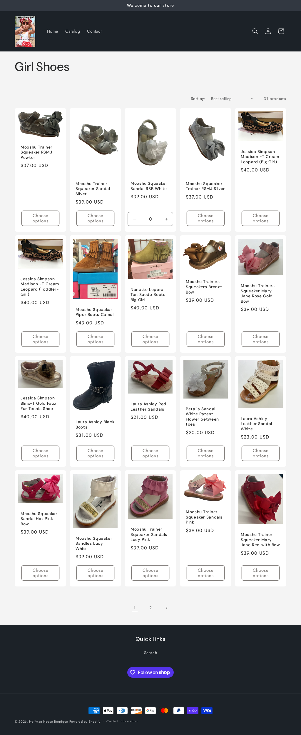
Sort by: (198, 98)
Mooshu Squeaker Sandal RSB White (149, 186)
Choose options (41, 218)
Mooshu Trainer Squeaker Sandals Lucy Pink (149, 534)
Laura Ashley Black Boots (95, 424)
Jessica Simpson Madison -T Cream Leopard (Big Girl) (260, 156)
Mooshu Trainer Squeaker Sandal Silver (93, 188)
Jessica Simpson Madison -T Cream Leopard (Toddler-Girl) (40, 286)
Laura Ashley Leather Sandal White (256, 423)
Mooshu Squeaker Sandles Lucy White (94, 543)
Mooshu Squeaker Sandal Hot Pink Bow (39, 518)
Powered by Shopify (85, 721)
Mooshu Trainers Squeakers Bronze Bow (204, 287)
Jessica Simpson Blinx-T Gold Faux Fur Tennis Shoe (38, 403)
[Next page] (166, 607)
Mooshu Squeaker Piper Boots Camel (95, 312)
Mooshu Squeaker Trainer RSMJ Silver (205, 186)
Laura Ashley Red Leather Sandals (148, 406)
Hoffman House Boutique (49, 721)
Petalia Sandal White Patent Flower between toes (202, 416)
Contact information (122, 721)
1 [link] (134, 607)
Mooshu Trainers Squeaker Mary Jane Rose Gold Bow (258, 294)
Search (150, 653)
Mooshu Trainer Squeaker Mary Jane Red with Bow (260, 539)
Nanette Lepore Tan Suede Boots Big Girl (148, 294)
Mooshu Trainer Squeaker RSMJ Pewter (36, 152)
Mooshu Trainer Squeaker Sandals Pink (204, 517)
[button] (255, 31)
